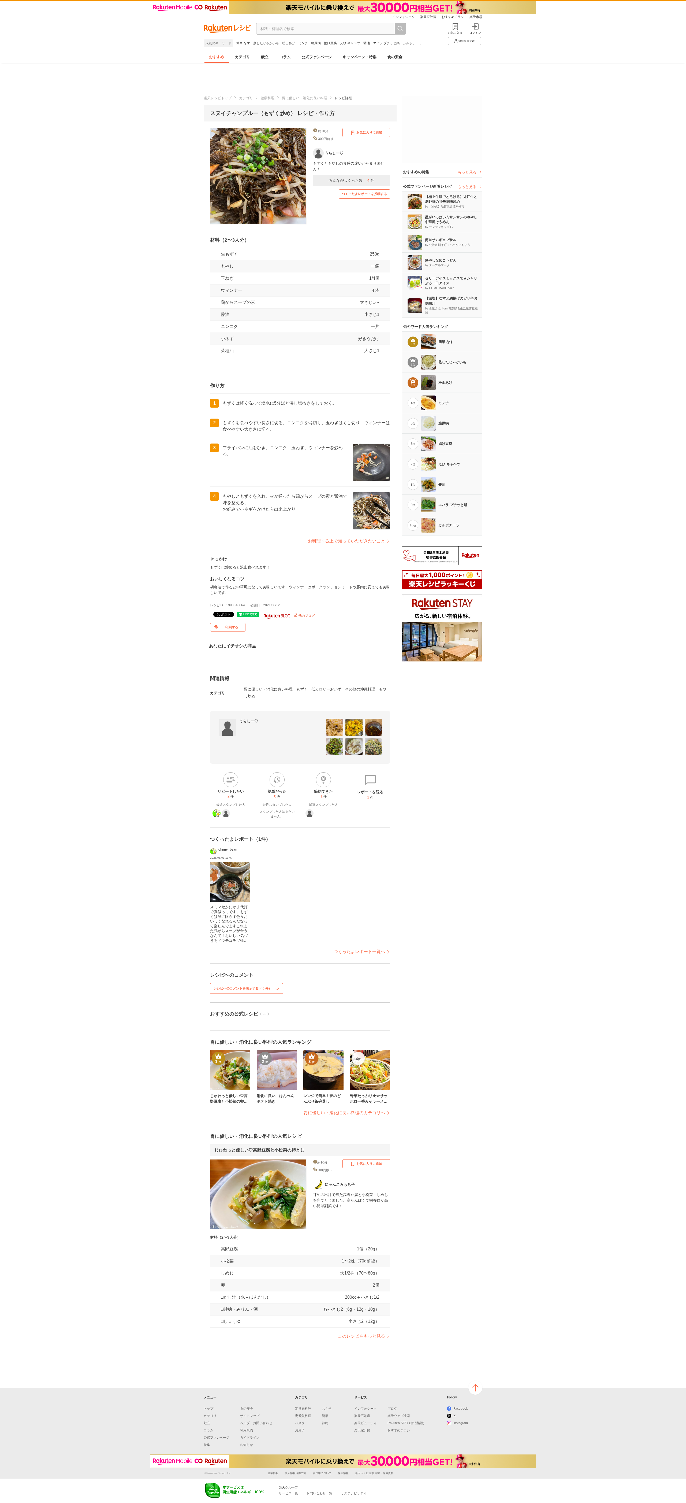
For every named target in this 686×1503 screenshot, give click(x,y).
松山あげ (288, 43)
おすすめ (216, 57)
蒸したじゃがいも (266, 43)
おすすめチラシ (453, 17)
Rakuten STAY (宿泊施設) (405, 1423)
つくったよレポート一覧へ (359, 951)
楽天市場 (475, 17)
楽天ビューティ (365, 1423)
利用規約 (246, 1430)
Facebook (460, 1408)
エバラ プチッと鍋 (386, 43)
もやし (227, 266)
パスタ (300, 1423)
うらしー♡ (248, 721)
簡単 (325, 1416)
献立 (265, 57)
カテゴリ (242, 57)
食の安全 (394, 57)
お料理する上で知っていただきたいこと (346, 541)
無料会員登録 (466, 40)
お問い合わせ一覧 (319, 1493)
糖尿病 (316, 43)
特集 (207, 1445)
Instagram (460, 1423)
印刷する (231, 627)
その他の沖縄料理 (360, 689)
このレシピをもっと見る (361, 1336)
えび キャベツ (350, 43)
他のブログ (306, 616)
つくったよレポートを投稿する (364, 194)
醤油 (366, 43)
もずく (302, 689)
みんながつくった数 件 (351, 180)
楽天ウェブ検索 (398, 1416)
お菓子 (300, 1430)
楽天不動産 (362, 1416)
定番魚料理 (303, 1416)
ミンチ (303, 43)
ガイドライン (249, 1437)
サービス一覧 (288, 1493)
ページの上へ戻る (475, 1388)
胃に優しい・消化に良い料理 (304, 98)
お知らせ (246, 1445)
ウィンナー (231, 290)
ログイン (475, 32)
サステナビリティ (354, 1493)
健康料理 (267, 98)
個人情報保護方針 (295, 1473)
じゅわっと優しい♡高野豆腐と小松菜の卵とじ (259, 1150)
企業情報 (273, 1473)
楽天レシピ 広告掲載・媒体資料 (374, 1473)
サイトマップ (249, 1416)
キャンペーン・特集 (359, 57)
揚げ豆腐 (330, 43)
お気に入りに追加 (369, 132)
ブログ (392, 1408)
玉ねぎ (227, 278)
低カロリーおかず (326, 689)
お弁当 (326, 1408)
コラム (285, 57)
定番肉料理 (303, 1408)
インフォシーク (403, 17)
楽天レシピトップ (218, 98)
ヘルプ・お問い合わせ (256, 1423)
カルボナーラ (412, 43)
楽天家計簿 (428, 17)
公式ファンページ (317, 57)
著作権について (322, 1473)
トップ (208, 1408)
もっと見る (467, 172)
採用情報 (343, 1473)
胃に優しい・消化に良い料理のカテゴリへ (344, 1112)
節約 (325, 1423)
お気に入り (455, 32)
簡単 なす (243, 43)
